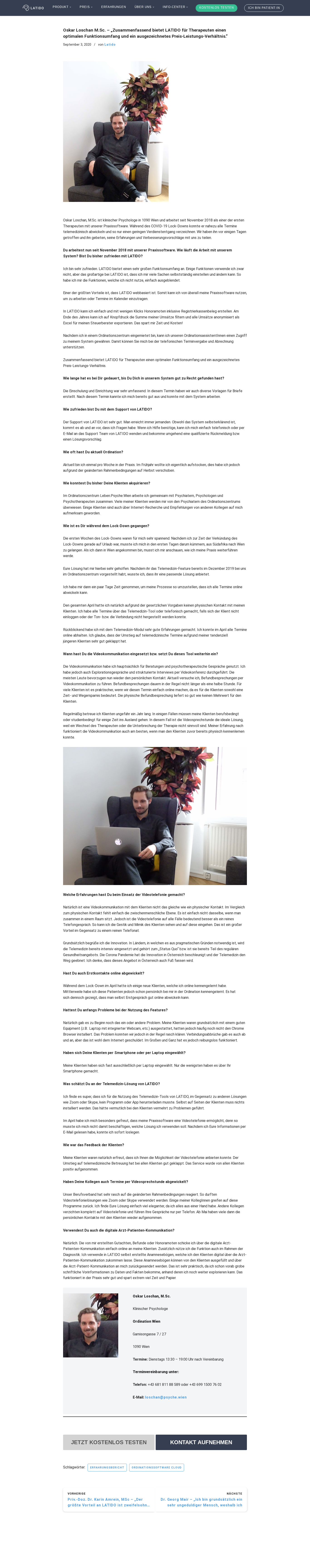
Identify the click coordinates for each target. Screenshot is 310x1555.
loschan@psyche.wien (166, 1397)
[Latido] (33, 8)
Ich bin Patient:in (264, 8)
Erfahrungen (113, 7)
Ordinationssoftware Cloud (157, 1467)
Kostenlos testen (216, 7)
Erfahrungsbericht (107, 1467)
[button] (70, 7)
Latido (110, 45)
